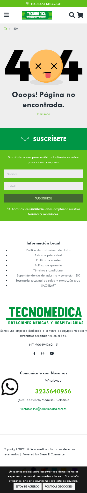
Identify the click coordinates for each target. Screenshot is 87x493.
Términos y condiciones (48, 270)
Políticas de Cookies (58, 486)
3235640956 (53, 391)
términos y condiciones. (43, 214)
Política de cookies (48, 260)
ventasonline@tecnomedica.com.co (43, 409)
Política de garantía (48, 265)
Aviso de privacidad (48, 255)
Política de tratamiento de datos (48, 250)
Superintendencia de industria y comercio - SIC (48, 275)
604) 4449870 (29, 400)
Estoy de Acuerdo (27, 486)
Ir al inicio (43, 114)
